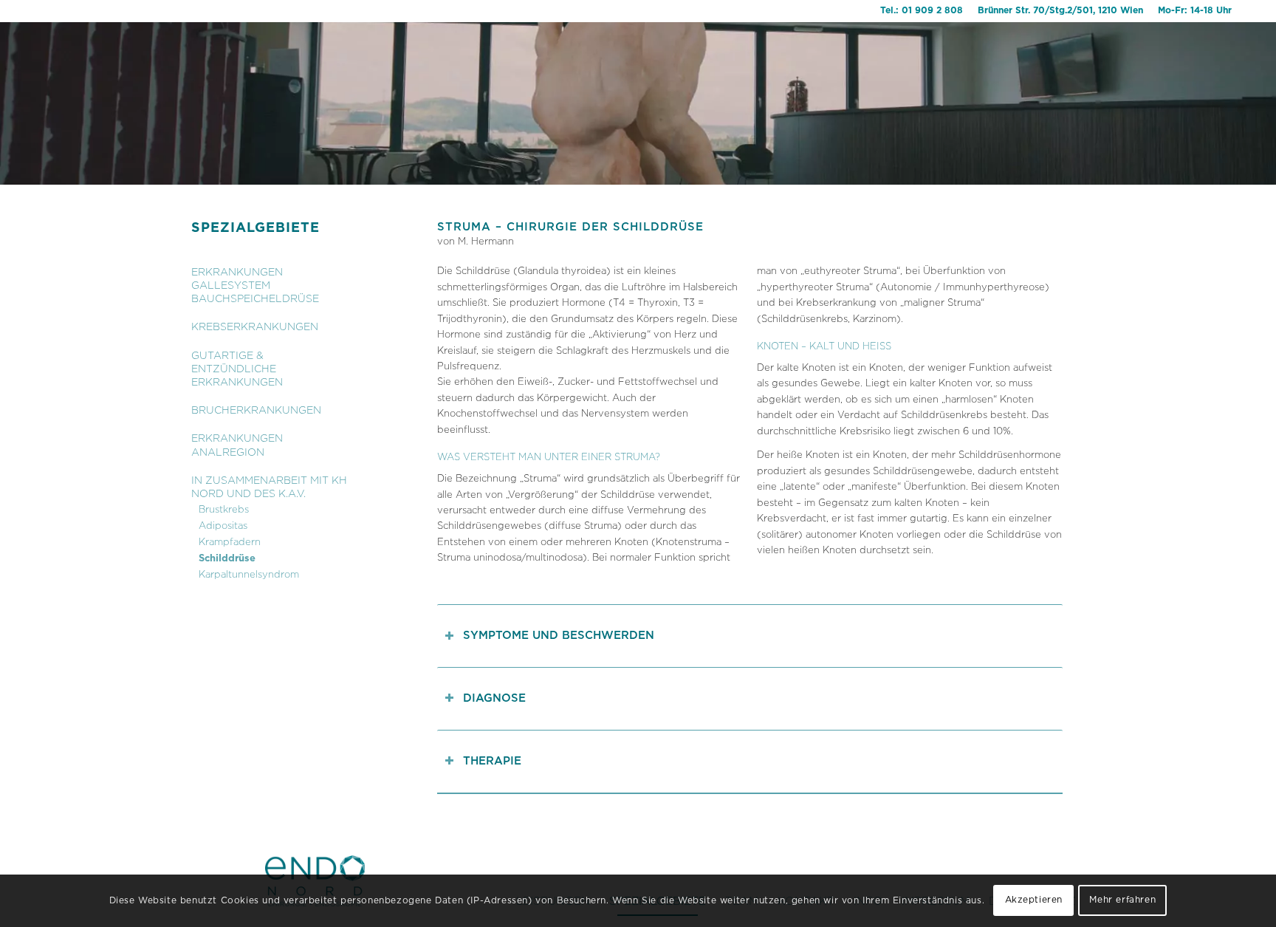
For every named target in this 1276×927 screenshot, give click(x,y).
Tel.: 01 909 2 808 (921, 11)
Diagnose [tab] (494, 698)
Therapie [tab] (492, 761)
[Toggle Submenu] (303, 279)
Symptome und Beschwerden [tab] (558, 635)
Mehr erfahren (1122, 901)
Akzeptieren (1034, 901)
